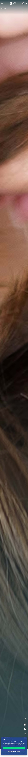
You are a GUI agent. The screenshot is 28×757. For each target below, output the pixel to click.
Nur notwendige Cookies (14, 751)
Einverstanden (14, 748)
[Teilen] (25, 734)
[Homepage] (14, 3)
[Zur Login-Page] (26, 3)
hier (23, 744)
